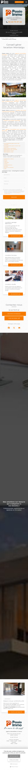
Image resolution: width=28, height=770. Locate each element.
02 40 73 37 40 (15, 22)
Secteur (7, 38)
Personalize (15, 764)
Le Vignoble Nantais (8, 165)
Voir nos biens (13, 318)
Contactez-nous (14, 35)
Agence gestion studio (8, 151)
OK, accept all (14, 756)
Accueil (2, 38)
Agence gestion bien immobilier (10, 149)
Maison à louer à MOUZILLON (13, 701)
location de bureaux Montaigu (12, 120)
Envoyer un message (14, 313)
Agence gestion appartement (10, 148)
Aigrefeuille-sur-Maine (9, 158)
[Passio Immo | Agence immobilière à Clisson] (4, 2)
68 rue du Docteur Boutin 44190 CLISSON (14, 33)
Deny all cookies (14, 760)
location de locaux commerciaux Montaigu (14, 111)
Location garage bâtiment (11, 223)
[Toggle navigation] (26, 2)
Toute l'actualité (16, 712)
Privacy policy (14, 766)
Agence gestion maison (9, 150)
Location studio (10, 284)
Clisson (5, 160)
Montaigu (12, 38)
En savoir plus (15, 236)
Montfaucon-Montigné (8, 167)
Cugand (5, 161)
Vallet (5, 168)
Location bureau (11, 255)
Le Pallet (5, 163)
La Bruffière (6, 162)
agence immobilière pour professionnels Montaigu (14, 100)
